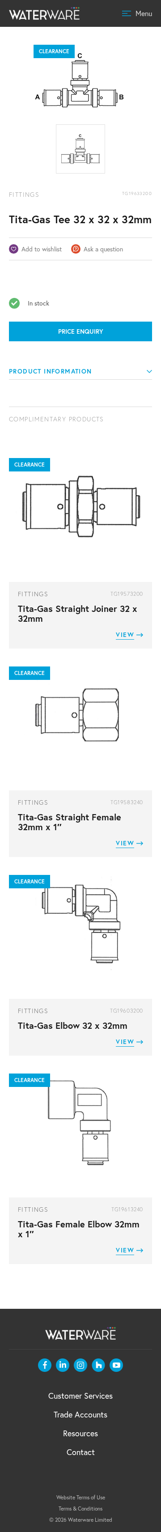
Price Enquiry (80, 331)
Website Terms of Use (80, 1497)
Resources (80, 1433)
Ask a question (103, 249)
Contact (81, 1452)
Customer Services (80, 1395)
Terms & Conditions (80, 1508)
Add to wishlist (41, 249)
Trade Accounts (80, 1414)
